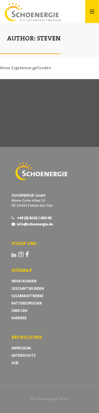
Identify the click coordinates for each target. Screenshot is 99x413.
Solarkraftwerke (28, 296)
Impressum (21, 348)
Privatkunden (24, 281)
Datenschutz (24, 356)
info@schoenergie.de (34, 224)
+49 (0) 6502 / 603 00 (34, 218)
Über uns (20, 311)
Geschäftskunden (28, 289)
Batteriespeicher (27, 303)
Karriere (19, 318)
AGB (15, 363)
